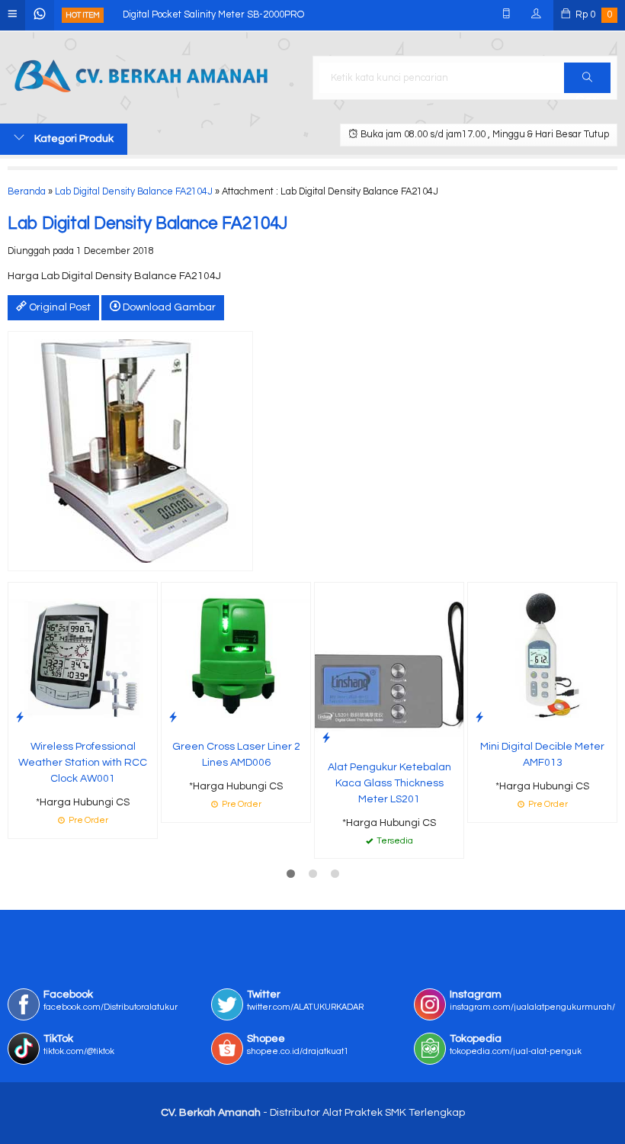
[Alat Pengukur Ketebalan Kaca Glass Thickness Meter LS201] (389, 666)
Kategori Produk (73, 138)
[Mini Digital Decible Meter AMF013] (542, 656)
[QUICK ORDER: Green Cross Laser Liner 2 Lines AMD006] (173, 717)
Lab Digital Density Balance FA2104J (134, 192)
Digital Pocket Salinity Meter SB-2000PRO (213, 15)
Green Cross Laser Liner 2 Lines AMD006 (236, 754)
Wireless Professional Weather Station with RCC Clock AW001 (82, 762)
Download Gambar (168, 307)
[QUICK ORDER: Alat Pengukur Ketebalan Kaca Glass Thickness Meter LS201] (326, 738)
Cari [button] (587, 78)
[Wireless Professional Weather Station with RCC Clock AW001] (82, 656)
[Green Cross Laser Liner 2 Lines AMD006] (236, 656)
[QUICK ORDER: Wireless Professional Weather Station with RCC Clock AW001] (19, 717)
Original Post (59, 307)
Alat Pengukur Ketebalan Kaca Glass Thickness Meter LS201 (389, 783)
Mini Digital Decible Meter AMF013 (542, 754)
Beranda (27, 192)
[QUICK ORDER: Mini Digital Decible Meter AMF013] (479, 717)
